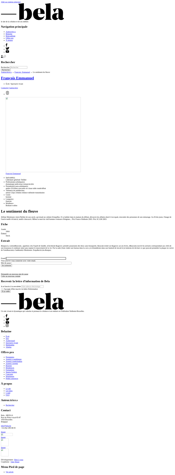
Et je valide (6, 291)
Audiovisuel (10, 341)
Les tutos (9, 391)
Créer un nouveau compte (10, 276)
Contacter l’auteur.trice (9, 88)
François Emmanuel (22, 72)
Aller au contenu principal (10, 2)
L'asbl (8, 393)
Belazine (9, 34)
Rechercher (5, 67)
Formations (10, 370)
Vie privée (9, 472)
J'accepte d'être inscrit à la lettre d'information (21, 289)
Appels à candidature (14, 359)
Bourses (9, 366)
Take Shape (15, 462)
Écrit (7, 336)
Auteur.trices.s (6, 72)
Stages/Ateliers (11, 372)
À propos (9, 40)
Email (3, 258)
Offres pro (9, 38)
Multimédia (10, 345)
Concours (9, 374)
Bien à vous (18, 460)
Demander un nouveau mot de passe (14, 274)
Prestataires (10, 357)
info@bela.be (6, 426)
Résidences (10, 368)
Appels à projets (12, 364)
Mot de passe (6, 263)
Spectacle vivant (12, 343)
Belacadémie (10, 36)
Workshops (10, 376)
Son (7, 339)
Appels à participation (14, 361)
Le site (8, 389)
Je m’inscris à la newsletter (11, 286)
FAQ (8, 395)
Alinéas (8, 347)
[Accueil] (32, 19)
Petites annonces (12, 379)
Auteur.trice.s (11, 32)
